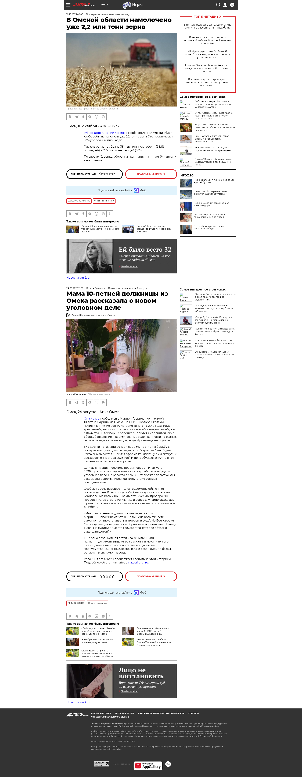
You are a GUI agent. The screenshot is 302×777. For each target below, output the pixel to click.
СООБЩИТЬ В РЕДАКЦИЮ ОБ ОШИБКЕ (110, 717)
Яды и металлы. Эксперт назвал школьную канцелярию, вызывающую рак (212, 139)
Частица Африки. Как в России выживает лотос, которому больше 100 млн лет (214, 308)
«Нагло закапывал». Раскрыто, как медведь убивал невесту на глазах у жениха (214, 343)
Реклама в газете (124, 713)
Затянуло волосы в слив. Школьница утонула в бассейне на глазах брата (207, 26)
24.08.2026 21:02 (75, 288)
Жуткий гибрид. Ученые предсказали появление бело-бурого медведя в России (215, 331)
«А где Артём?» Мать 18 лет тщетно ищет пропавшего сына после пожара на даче (214, 116)
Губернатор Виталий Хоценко (105, 132)
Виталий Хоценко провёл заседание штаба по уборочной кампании (154, 229)
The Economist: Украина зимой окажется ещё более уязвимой (210, 192)
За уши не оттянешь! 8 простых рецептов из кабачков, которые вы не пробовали (215, 127)
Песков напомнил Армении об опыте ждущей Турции (214, 181)
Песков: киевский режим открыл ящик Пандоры (211, 204)
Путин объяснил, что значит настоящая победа (209, 227)
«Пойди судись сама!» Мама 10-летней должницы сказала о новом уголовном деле (207, 54)
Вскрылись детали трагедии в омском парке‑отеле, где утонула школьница (207, 82)
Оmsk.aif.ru (92, 418)
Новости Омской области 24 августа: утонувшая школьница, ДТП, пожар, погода (208, 68)
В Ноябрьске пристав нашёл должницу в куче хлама (97, 641)
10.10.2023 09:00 (74, 14)
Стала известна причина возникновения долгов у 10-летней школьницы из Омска (97, 653)
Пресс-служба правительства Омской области (92, 108)
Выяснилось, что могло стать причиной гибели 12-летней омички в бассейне (207, 40)
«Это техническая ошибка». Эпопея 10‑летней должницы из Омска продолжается (154, 642)
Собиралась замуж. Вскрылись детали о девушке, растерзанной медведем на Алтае (213, 104)
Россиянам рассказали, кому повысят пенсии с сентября (209, 215)
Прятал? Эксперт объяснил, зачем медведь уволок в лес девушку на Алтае (213, 162)
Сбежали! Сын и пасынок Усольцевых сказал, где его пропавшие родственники (215, 297)
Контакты (193, 713)
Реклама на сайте (101, 713)
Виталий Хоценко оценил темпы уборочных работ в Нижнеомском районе (100, 229)
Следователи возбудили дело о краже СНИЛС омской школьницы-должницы (154, 631)
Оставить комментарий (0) (151, 174)
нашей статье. (138, 562)
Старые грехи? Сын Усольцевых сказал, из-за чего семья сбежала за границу (214, 354)
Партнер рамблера (121, 764)
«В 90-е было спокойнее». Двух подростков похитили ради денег (213, 149)
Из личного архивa (99, 394)
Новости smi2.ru (78, 277)
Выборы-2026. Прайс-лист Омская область (161, 713)
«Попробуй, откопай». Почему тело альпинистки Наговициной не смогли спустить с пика (214, 320)
